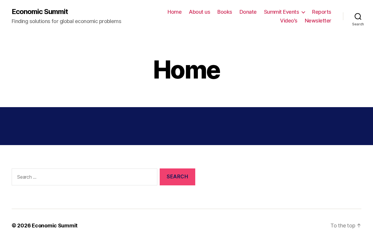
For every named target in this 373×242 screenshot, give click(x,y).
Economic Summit (40, 11)
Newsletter (318, 21)
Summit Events (281, 12)
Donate (248, 12)
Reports (321, 12)
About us (199, 12)
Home (175, 12)
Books (224, 12)
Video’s (289, 21)
